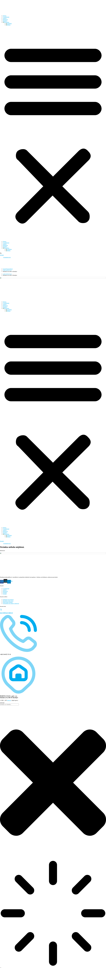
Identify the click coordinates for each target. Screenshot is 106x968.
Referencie (5, 19)
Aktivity (5, 18)
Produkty (5, 21)
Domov (4, 15)
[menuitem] (6, 22)
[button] (53, 133)
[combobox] (9, 704)
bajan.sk (9, 700)
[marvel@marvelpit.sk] (1, 610)
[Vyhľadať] (0, 967)
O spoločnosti (6, 17)
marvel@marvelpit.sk (6, 613)
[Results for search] (53, 913)
